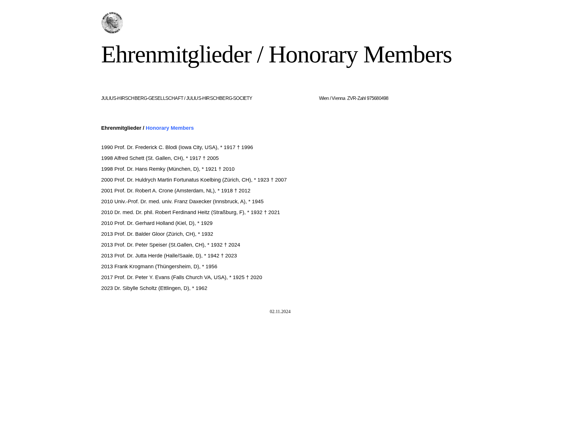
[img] (154, 23)
